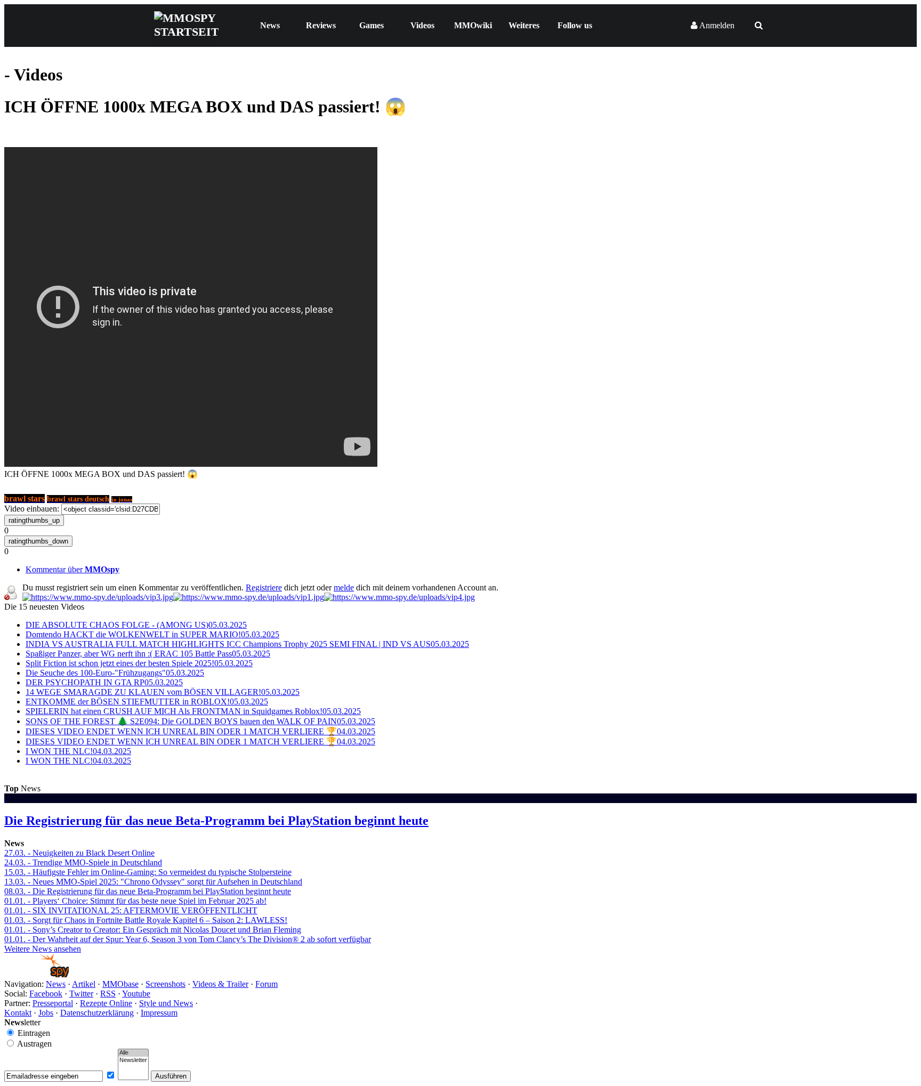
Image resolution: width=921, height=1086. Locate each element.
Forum (266, 983)
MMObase (120, 983)
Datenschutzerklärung (97, 1012)
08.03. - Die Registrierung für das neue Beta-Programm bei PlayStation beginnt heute (147, 891)
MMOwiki (473, 25)
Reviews (321, 25)
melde (344, 587)
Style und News (166, 1003)
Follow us (575, 25)
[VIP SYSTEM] (97, 597)
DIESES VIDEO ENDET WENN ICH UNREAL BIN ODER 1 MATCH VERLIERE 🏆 (200, 731)
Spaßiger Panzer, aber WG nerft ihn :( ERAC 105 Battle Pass (148, 653)
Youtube (136, 993)
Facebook (45, 993)
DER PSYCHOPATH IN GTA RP (104, 682)
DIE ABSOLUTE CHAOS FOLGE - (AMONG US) (136, 624)
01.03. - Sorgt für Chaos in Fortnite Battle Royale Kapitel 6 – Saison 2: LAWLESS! (145, 920)
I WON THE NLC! (78, 751)
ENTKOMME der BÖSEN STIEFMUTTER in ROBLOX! (147, 701)
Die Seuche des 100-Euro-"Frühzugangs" (115, 672)
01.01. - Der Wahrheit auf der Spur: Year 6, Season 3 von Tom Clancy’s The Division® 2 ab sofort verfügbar (187, 939)
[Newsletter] (133, 1060)
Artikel (83, 983)
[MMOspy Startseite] (36, 974)
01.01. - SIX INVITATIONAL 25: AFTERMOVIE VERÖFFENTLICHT (130, 910)
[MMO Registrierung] (399, 597)
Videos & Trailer (220, 983)
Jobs (45, 1012)
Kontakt (17, 1012)
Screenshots (165, 983)
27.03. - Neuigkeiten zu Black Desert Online (79, 852)
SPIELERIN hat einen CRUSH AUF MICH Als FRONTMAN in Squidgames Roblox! (193, 711)
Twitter (81, 993)
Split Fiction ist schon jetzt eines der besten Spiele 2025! (139, 663)
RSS (108, 993)
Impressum (159, 1012)
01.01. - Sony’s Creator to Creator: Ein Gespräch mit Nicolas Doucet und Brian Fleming (152, 929)
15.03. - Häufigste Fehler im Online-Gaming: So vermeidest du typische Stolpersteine (148, 872)
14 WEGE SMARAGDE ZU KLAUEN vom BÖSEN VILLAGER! (163, 691)
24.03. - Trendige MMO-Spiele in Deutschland (83, 862)
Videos (422, 25)
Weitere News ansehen (42, 948)
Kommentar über (72, 569)
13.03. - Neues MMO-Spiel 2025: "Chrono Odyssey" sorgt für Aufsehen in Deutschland (153, 881)
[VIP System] (248, 597)
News (270, 25)
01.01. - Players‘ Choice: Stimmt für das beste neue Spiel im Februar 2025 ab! (135, 900)
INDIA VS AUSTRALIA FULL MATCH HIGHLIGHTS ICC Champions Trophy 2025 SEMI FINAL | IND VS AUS (247, 644)
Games (371, 25)
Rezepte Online (106, 1003)
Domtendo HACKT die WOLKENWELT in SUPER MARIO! (152, 634)
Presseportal (53, 1003)
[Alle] (133, 1053)
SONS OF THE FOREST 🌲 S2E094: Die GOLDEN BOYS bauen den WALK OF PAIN (200, 721)
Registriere (264, 587)
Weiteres (523, 25)
